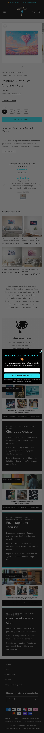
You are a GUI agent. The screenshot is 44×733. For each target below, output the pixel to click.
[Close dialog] (40, 351)
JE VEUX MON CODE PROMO (22, 375)
